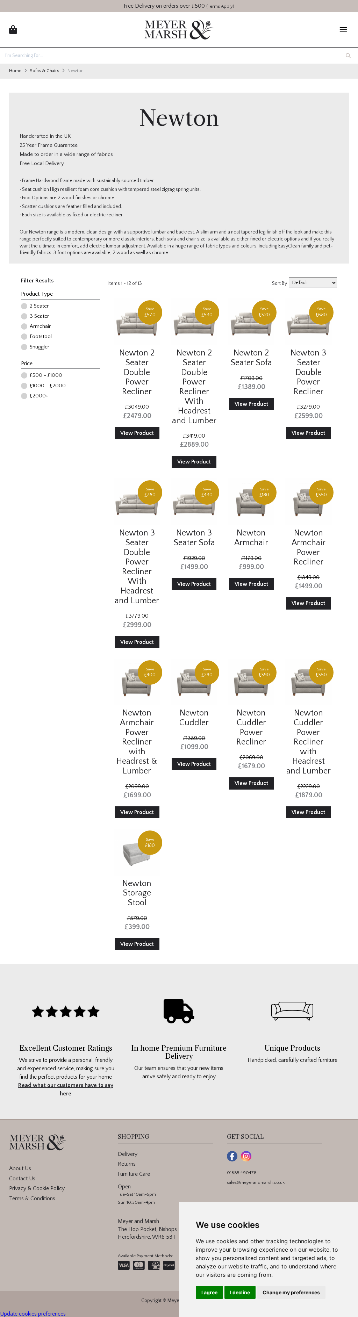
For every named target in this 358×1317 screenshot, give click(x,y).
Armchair (40, 326)
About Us (20, 1168)
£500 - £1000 (46, 375)
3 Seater (39, 316)
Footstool (41, 336)
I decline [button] (240, 1292)
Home (15, 70)
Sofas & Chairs (44, 70)
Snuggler (39, 347)
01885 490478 (242, 1172)
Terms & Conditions (32, 1198)
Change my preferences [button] (291, 1292)
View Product (137, 433)
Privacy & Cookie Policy (37, 1188)
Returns (127, 1164)
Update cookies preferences (33, 1314)
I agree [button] (209, 1292)
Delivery (127, 1154)
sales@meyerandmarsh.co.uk (256, 1182)
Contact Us (22, 1178)
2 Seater (39, 306)
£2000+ (39, 396)
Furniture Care (134, 1174)
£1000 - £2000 (48, 386)
